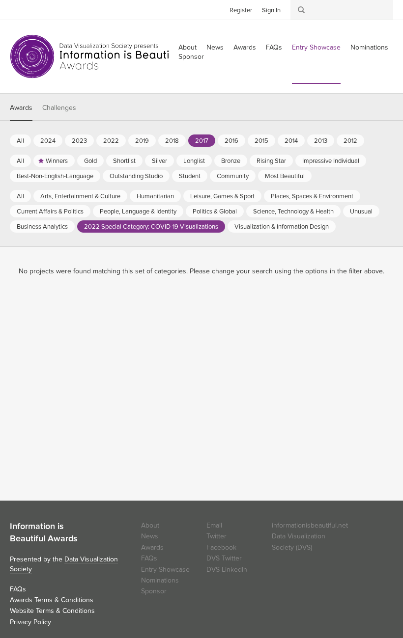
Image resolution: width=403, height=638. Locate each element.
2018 (172, 141)
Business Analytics (42, 227)
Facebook (32, 9)
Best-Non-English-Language (55, 176)
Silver (159, 161)
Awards (244, 47)
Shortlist (124, 161)
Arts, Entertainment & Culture (80, 196)
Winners (57, 161)
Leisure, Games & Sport (222, 196)
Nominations (369, 47)
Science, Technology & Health (293, 211)
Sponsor (191, 57)
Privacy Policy (30, 622)
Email (214, 525)
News (215, 47)
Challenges (59, 108)
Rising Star (271, 161)
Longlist (194, 161)
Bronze (230, 161)
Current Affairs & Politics (50, 211)
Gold (90, 161)
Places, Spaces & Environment (312, 196)
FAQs (274, 47)
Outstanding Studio (136, 176)
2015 (261, 141)
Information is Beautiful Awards (97, 56)
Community (233, 176)
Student (190, 176)
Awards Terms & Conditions (51, 600)
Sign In (271, 10)
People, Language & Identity (138, 211)
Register (241, 10)
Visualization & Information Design (281, 227)
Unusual (361, 211)
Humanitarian (155, 196)
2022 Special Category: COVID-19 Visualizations (151, 227)
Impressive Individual (330, 161)
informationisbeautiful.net (310, 525)
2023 (79, 141)
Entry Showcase (316, 47)
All (20, 141)
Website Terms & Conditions (52, 611)
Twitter (17, 9)
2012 (350, 141)
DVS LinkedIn (226, 569)
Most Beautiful (285, 176)
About (150, 525)
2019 (142, 141)
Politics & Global (215, 211)
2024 (48, 141)
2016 (231, 141)
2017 (201, 141)
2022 (111, 141)
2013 (320, 141)
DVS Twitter (224, 558)
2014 (291, 141)
